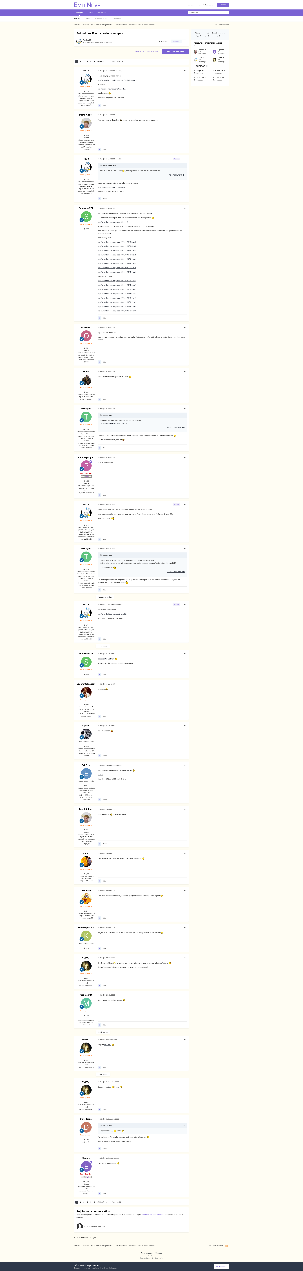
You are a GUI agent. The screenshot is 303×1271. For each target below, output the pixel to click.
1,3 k (87, 1015)
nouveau (107, 1045)
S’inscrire (223, 5)
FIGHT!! (100, 775)
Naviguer (79, 12)
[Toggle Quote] (101, 165)
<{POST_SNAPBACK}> (176, 175)
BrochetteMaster (86, 684)
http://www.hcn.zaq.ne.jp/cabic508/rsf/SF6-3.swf (117, 285)
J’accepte (222, 1267)
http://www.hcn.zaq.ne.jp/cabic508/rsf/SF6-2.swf (117, 281)
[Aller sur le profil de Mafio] (86, 380)
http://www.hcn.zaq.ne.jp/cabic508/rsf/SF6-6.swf (117, 298)
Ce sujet (218, 12)
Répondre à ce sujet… (98, 1226)
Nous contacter (147, 1253)
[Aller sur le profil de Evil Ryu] (86, 773)
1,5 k (87, 392)
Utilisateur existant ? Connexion (201, 5)
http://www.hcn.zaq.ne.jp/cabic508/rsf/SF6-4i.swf (117, 250)
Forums (77, 19)
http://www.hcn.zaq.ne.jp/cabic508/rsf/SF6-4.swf (117, 289)
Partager (164, 41)
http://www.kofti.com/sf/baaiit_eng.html (112, 614)
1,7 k (87, 91)
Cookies (158, 1253)
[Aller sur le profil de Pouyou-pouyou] (86, 465)
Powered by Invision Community (151, 1258)
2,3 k (87, 874)
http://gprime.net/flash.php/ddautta (111, 187)
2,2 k (87, 429)
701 (87, 348)
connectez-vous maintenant (153, 1214)
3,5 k (87, 1182)
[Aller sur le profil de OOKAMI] (86, 335)
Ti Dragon (86, 408)
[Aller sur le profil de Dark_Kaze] (86, 1127)
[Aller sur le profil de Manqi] (86, 861)
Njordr (85, 725)
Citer (105, 105)
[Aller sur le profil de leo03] (79, 41)
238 (87, 229)
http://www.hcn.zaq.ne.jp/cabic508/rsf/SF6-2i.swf (117, 242)
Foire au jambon (105, 43)
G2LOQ (85, 957)
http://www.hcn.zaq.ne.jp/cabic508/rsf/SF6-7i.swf (117, 263)
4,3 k (87, 481)
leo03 (88, 40)
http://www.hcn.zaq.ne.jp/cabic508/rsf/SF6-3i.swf (117, 246)
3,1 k (87, 135)
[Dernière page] (107, 61)
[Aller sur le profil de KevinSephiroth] (86, 936)
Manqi (85, 853)
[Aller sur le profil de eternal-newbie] (195, 52)
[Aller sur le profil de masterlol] (86, 898)
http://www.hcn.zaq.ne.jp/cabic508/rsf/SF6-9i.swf (117, 272)
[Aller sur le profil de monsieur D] (86, 1003)
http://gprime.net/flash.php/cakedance (113, 89)
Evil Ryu (86, 765)
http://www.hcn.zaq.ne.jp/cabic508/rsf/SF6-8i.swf (117, 268)
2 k (87, 911)
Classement (117, 19)
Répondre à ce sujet (175, 51)
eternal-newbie (204, 50)
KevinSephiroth (86, 927)
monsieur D (86, 995)
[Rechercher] (226, 12)
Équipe (87, 19)
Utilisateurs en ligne (101, 19)
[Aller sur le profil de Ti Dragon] (86, 417)
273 (87, 948)
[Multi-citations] (99, 105)
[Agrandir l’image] (109, 93)
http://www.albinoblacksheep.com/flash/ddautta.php (118, 80)
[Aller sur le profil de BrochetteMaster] (86, 692)
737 (87, 704)
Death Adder (86, 115)
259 (87, 746)
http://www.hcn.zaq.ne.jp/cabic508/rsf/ (113, 222)
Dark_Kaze (86, 1119)
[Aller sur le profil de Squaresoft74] (86, 216)
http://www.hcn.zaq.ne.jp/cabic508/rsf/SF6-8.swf (117, 307)
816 (87, 978)
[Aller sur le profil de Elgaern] (86, 1166)
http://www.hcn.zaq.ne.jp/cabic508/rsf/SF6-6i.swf (117, 259)
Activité (90, 12)
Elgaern (86, 1158)
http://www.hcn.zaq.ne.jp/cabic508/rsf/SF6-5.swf (117, 294)
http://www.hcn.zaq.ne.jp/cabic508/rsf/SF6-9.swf (117, 311)
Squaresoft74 (86, 208)
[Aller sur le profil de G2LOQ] (86, 966)
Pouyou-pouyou (86, 457)
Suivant (100, 62)
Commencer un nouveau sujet (146, 51)
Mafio (86, 371)
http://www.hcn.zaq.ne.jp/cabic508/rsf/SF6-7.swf (116, 302)
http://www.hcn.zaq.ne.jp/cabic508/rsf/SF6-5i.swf (117, 255)
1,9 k (87, 1139)
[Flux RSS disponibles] (226, 1245)
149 (87, 786)
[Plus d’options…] (184, 70)
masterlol (86, 890)
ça (110, 1087)
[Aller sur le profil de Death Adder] (86, 123)
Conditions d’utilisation (108, 1268)
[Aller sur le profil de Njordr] (86, 734)
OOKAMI (85, 327)
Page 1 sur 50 (117, 62)
